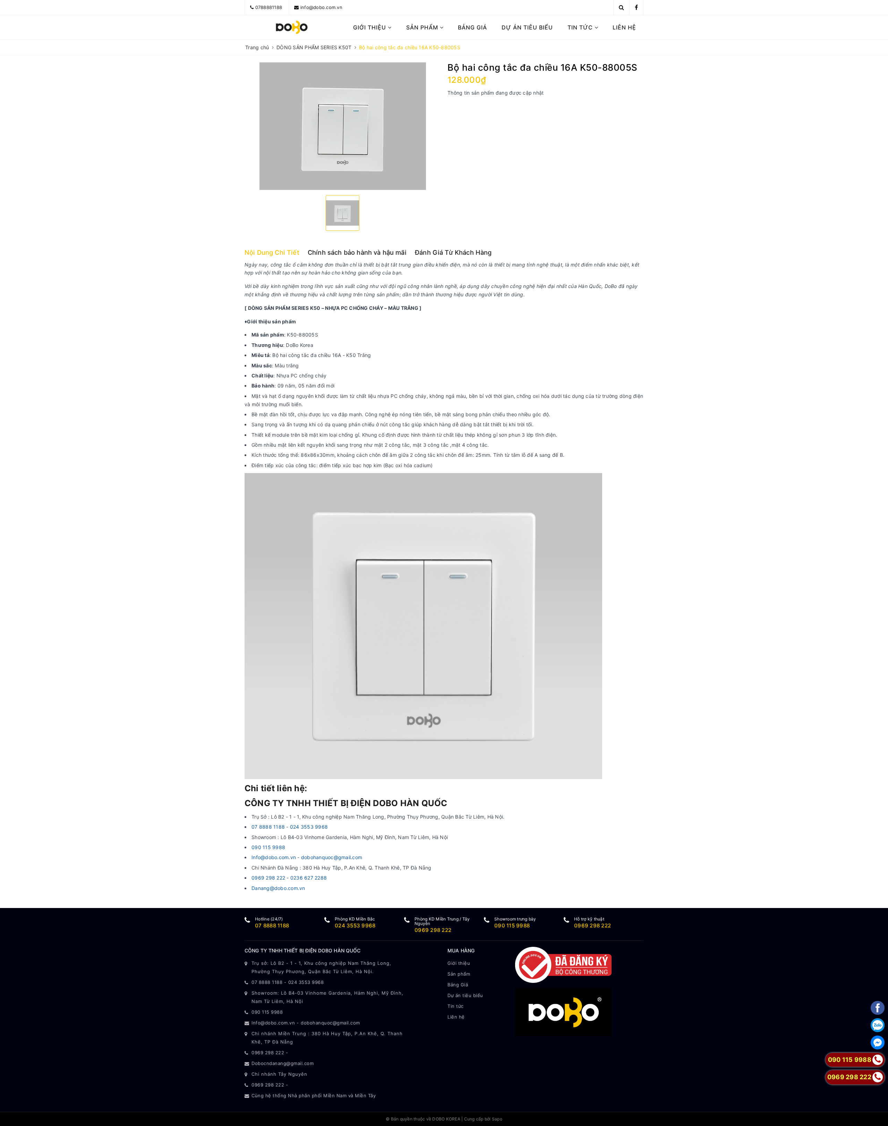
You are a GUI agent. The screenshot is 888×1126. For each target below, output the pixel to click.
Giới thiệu (370, 27)
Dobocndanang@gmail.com (282, 1063)
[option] (343, 126)
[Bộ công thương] (563, 964)
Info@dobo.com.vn (273, 857)
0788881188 (268, 7)
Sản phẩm (423, 27)
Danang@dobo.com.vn (278, 888)
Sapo (497, 1118)
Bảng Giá (472, 27)
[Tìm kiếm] (621, 7)
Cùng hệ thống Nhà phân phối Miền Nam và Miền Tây (313, 1095)
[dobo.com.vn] (292, 27)
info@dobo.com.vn (321, 7)
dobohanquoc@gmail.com (331, 857)
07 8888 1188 (268, 827)
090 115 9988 (268, 847)
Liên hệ (624, 27)
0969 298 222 (268, 878)
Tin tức (581, 27)
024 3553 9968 (309, 827)
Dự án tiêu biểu (527, 27)
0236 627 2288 (308, 878)
